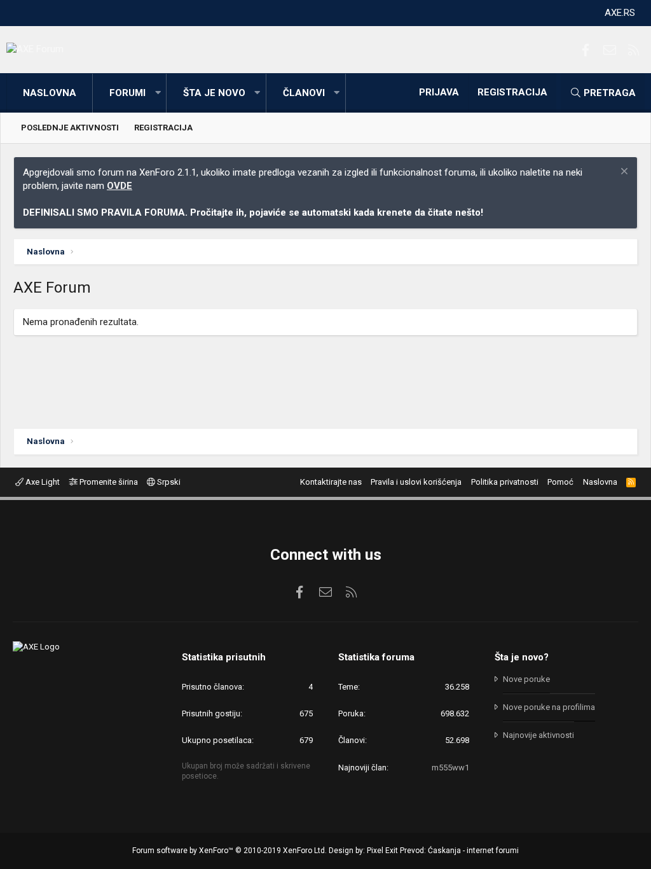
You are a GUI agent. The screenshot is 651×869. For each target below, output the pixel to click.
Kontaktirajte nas (331, 482)
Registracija (163, 127)
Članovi (304, 93)
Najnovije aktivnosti (538, 735)
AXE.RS (620, 12)
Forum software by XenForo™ (229, 850)
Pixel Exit (382, 850)
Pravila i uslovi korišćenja (416, 482)
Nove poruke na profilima (549, 707)
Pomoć (560, 482)
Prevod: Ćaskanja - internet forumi (459, 850)
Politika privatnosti (504, 482)
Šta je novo (214, 93)
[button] (157, 93)
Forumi (127, 93)
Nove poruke (526, 679)
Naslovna (49, 93)
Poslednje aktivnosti (70, 127)
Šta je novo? (522, 657)
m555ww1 (450, 767)
